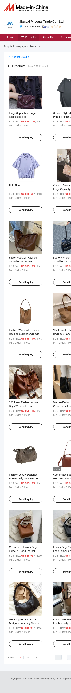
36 (27, 657)
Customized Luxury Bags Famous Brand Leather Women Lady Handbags (23, 550)
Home (10, 37)
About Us (48, 37)
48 (35, 657)
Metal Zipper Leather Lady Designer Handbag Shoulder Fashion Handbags (25, 623)
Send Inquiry (26, 137)
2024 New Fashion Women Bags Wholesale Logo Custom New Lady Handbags (25, 406)
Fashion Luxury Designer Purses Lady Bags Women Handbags (24, 478)
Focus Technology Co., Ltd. (46, 678)
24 (19, 657)
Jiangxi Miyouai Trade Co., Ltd (41, 21)
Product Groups (19, 57)
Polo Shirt (14, 185)
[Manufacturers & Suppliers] (27, 7)
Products (30, 37)
